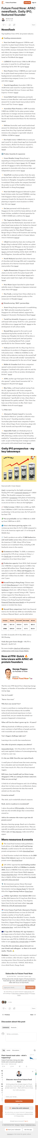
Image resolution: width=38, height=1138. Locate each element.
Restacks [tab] (13, 1027)
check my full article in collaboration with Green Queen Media (15, 649)
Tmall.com (7, 556)
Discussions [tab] (15, 1050)
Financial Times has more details (12, 602)
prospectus (13, 498)
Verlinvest (4, 590)
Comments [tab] (6, 1027)
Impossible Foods (7, 749)
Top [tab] (4, 1050)
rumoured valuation (22, 493)
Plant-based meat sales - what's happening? (14, 1057)
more (21, 57)
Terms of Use (29, 1112)
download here (28, 851)
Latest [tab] (8, 1050)
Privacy (17, 1125)
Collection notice (31, 1125)
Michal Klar (9, 18)
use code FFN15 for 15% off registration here (17, 904)
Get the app (28, 1129)
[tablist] (9, 1027)
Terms (22, 1125)
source (16, 237)
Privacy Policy (20, 1116)
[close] (32, 1071)
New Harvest (17, 832)
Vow (8, 691)
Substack (10, 1134)
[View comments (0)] (10, 25)
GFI (7, 832)
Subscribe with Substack (20, 1108)
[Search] (35, 1050)
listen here (28, 891)
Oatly (3, 490)
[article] (19, 1060)
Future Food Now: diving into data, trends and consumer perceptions (12, 1061)
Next (31, 1015)
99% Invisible (19, 808)
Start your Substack (14, 1129)
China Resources (12, 585)
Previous (7, 1015)
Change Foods (21, 889)
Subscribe (27, 2)
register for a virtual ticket (19, 941)
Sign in (34, 2)
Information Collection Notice (25, 1114)
